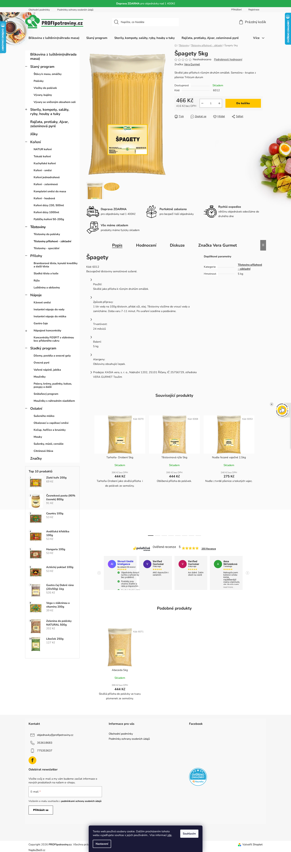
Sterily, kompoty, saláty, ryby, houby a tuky (49, 111)
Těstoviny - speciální (46, 248)
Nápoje (36, 295)
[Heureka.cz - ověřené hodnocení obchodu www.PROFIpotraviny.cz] (198, 777)
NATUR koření (43, 149)
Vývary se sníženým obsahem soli (55, 102)
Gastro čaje (41, 323)
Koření (35, 142)
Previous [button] (99, 573)
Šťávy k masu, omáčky (47, 74)
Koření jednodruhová (47, 177)
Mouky (38, 437)
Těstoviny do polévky (47, 234)
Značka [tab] (217, 245)
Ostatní (36, 408)
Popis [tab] (117, 245)
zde (169, 835)
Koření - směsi (43, 170)
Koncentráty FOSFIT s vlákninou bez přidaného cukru (54, 339)
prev (89, 474)
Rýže (37, 280)
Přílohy (36, 255)
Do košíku (243, 103)
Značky (36, 458)
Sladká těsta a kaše (46, 273)
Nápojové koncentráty (47, 330)
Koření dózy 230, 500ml (49, 205)
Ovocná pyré (41, 363)
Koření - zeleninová (46, 184)
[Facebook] (32, 760)
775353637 (44, 750)
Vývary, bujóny (43, 95)
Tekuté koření (42, 156)
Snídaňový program (46, 394)
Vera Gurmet (192, 64)
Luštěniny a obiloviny (47, 287)
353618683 (44, 743)
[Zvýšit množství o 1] (219, 103)
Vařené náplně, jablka (47, 370)
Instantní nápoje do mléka (50, 316)
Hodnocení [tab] (146, 245)
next (260, 474)
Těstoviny (38, 227)
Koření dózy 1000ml (46, 212)
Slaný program (42, 66)
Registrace (253, 9)
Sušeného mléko (44, 416)
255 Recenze (208, 548)
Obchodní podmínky (39, 9)
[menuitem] (54, 38)
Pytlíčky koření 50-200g (49, 219)
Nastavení (102, 844)
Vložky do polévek (45, 88)
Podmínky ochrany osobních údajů (75, 9)
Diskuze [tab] (177, 245)
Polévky (38, 81)
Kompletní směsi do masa (50, 191)
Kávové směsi (42, 302)
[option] (121, 573)
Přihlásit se (40, 810)
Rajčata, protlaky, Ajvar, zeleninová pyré (49, 123)
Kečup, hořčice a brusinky (50, 430)
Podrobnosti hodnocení (228, 59)
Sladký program (43, 348)
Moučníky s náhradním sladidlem (54, 401)
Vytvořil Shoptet (252, 844)
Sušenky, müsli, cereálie (49, 444)
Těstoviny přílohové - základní (52, 241)
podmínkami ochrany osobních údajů (81, 801)
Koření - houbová (44, 198)
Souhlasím (189, 834)
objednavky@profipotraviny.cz (55, 735)
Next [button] (247, 573)
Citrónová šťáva (43, 451)
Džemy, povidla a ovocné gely (52, 356)
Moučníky (40, 377)
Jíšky (34, 134)
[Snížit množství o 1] (202, 103)
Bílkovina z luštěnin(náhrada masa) (53, 56)
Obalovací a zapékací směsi (51, 423)
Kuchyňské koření (45, 163)
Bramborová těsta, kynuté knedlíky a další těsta (55, 264)
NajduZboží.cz (37, 850)
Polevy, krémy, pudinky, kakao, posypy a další (53, 385)
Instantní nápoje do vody (49, 309)
